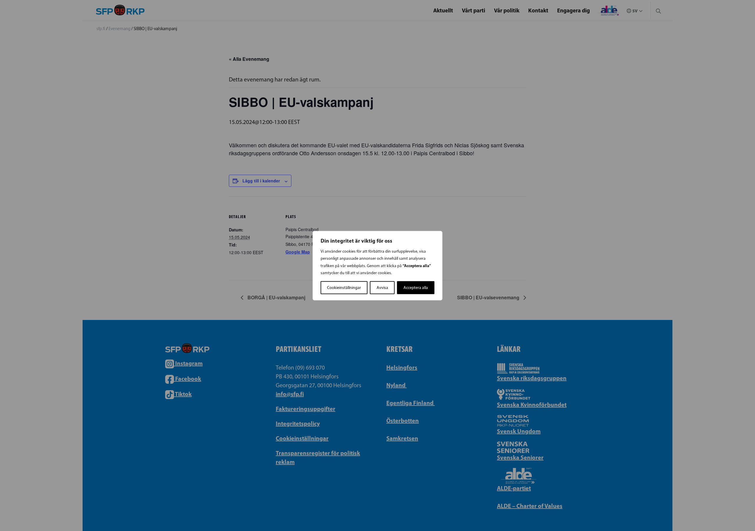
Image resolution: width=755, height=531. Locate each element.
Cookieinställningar (344, 287)
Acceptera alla (415, 287)
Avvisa (382, 287)
